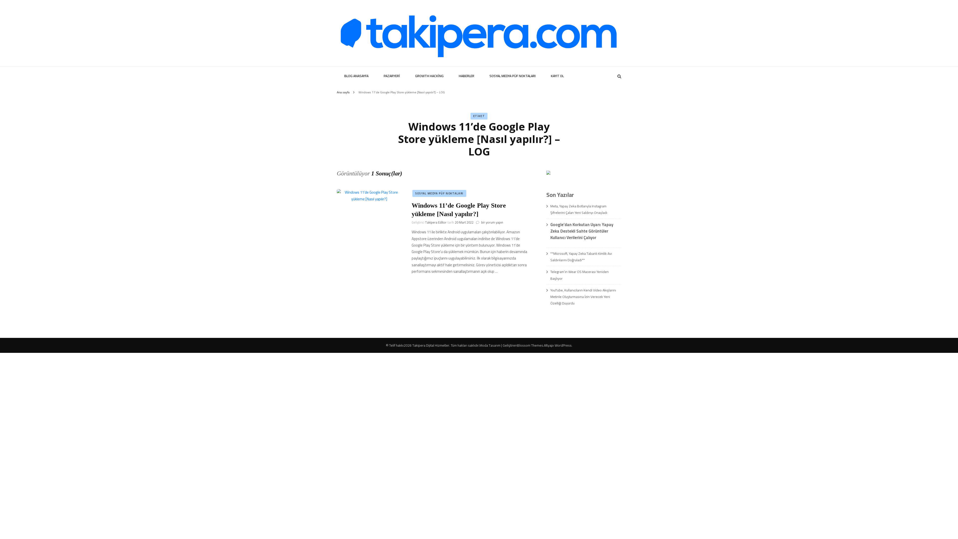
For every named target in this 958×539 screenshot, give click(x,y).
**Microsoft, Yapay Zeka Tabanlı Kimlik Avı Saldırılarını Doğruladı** (581, 256)
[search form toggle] (619, 76)
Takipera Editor (436, 222)
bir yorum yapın (491, 222)
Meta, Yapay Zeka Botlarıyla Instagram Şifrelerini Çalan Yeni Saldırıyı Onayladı (578, 209)
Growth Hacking (429, 76)
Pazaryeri (392, 76)
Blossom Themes (530, 345)
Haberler (466, 76)
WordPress (563, 345)
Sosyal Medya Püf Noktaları (512, 76)
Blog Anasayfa (356, 76)
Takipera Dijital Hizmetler (430, 345)
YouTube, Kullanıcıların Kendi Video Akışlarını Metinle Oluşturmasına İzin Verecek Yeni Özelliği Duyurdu (583, 297)
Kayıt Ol (557, 76)
